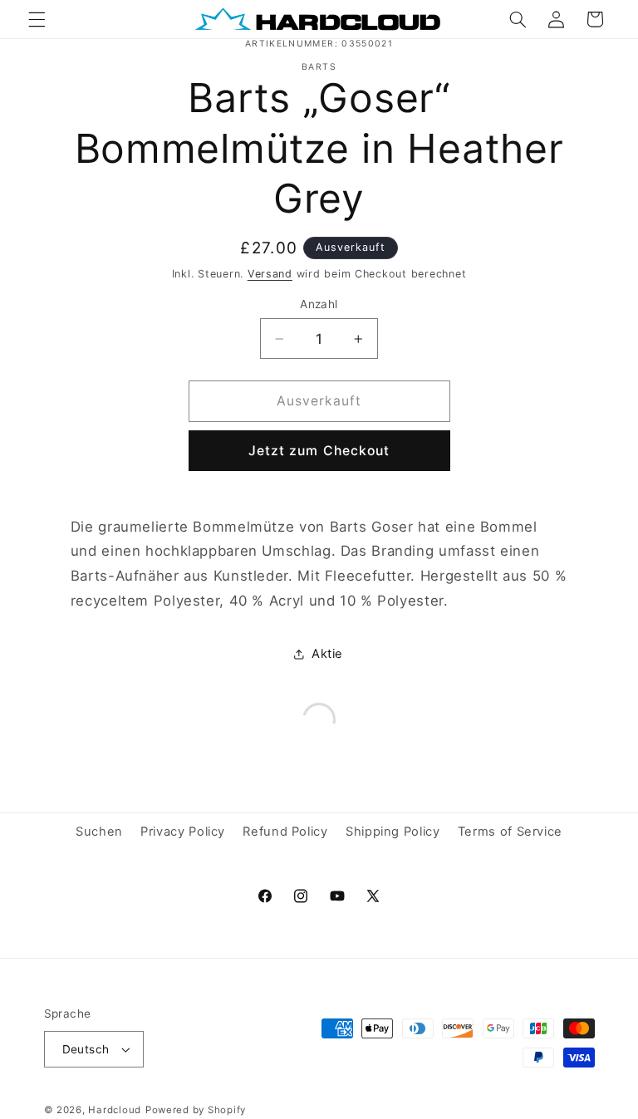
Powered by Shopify (195, 1110)
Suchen (99, 831)
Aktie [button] (327, 653)
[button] (36, 19)
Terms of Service (510, 831)
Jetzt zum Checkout (319, 451)
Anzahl (319, 304)
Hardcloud (114, 1110)
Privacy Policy (182, 831)
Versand (270, 273)
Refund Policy (285, 831)
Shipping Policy (392, 831)
